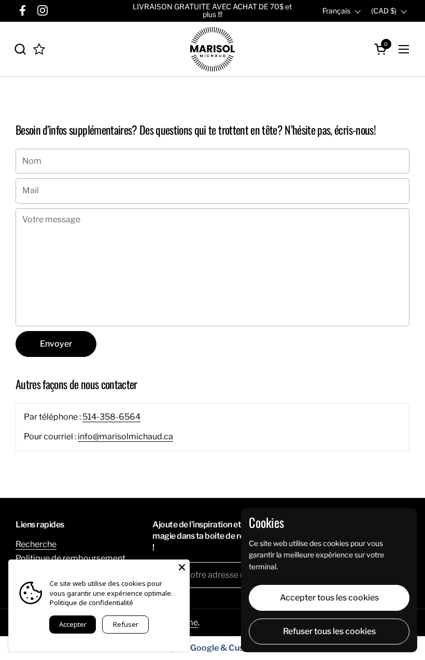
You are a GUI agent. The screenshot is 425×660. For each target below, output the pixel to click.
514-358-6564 (111, 417)
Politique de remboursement (70, 558)
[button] (19, 48)
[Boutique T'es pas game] (212, 49)
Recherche (36, 544)
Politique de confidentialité (91, 602)
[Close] (182, 567)
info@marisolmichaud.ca (125, 436)
